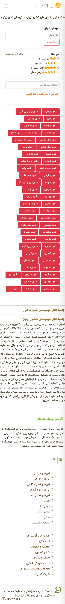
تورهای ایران (52, 29)
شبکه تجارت (42, 574)
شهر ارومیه (50, 126)
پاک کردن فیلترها (14, 54)
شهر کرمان (31, 289)
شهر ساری (50, 204)
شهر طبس (30, 239)
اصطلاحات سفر (41, 558)
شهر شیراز (29, 232)
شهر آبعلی (50, 111)
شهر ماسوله (49, 268)
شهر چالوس (50, 175)
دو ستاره (44, 59)
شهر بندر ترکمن (23, 140)
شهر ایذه (33, 133)
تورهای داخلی (41, 473)
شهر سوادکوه (28, 225)
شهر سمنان (26, 218)
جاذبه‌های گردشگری (38, 563)
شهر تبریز (51, 154)
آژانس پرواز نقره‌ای (32, 595)
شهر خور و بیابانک (28, 182)
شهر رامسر (31, 189)
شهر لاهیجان (49, 260)
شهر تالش (27, 147)
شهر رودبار (50, 197)
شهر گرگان (31, 253)
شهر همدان (30, 282)
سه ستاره (41, 63)
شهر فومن (50, 246)
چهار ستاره (37, 68)
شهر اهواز (51, 133)
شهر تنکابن (32, 154)
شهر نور (13, 275)
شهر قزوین (50, 253)
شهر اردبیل (34, 119)
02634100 (13, 599)
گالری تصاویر (42, 552)
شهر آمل (51, 119)
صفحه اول (59, 17)
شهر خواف (50, 182)
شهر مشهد (50, 275)
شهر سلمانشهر (48, 218)
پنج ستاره (36, 72)
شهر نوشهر (50, 282)
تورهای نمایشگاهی (38, 484)
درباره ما (45, 506)
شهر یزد (13, 289)
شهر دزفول (50, 189)
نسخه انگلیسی (41, 523)
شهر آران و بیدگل (29, 111)
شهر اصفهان (30, 126)
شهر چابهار (26, 168)
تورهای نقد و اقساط (38, 495)
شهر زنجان (31, 197)
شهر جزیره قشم (29, 161)
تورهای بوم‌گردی (40, 490)
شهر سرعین (50, 211)
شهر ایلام (16, 133)
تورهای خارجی (42, 479)
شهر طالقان (50, 239)
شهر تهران (50, 161)
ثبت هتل (44, 541)
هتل (47, 501)
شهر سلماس (29, 211)
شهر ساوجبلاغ (30, 204)
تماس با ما (43, 512)
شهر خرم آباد (29, 175)
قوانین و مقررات (40, 547)
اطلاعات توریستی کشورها (35, 569)
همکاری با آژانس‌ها (38, 536)
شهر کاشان (50, 289)
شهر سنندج (50, 225)
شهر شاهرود (49, 232)
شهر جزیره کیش (47, 168)
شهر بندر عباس (48, 147)
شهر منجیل (31, 275)
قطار (47, 517)
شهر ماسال (29, 260)
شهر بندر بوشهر (47, 140)
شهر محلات (30, 268)
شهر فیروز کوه (30, 246)
